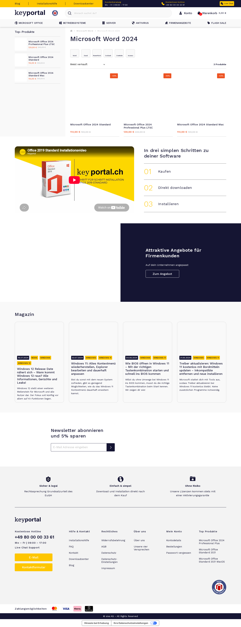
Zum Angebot (162, 274)
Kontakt (73, 552)
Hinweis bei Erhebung (96, 623)
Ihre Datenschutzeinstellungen (131, 623)
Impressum (108, 568)
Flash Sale (218, 22)
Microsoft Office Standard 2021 (208, 551)
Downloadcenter (84, 3)
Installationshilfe (47, 3)
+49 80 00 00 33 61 (175, 5)
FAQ (71, 546)
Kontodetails (173, 540)
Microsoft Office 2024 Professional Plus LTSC (138, 126)
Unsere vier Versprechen (141, 548)
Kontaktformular (33, 567)
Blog (17, 3)
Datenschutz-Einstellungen (109, 560)
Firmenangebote (180, 22)
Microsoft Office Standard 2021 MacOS (212, 560)
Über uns (139, 540)
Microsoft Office (31, 22)
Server (111, 22)
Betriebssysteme (74, 22)
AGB (103, 546)
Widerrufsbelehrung (113, 540)
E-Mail (33, 557)
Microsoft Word (85, 31)
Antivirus (142, 22)
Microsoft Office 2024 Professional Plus (211, 542)
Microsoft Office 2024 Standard (90, 124)
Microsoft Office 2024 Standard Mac (200, 124)
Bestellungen (174, 546)
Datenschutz (108, 552)
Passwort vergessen (178, 552)
